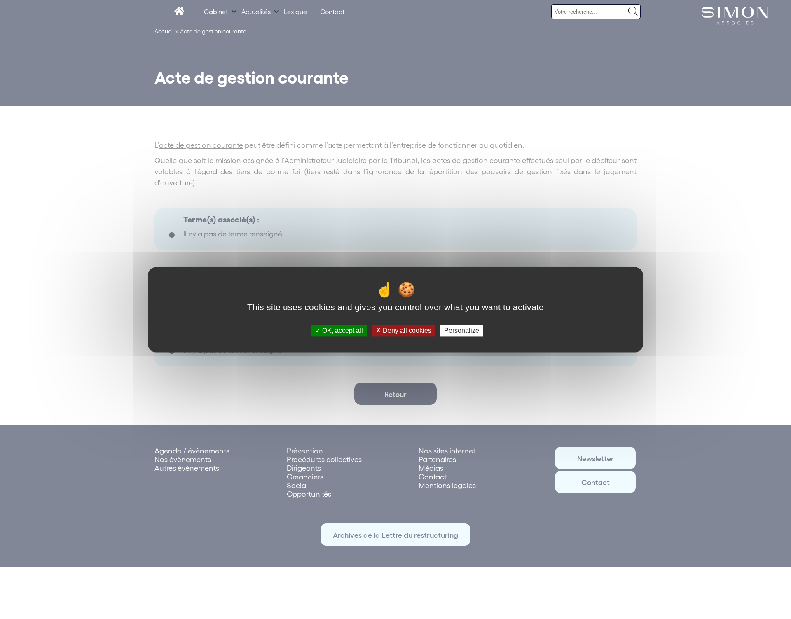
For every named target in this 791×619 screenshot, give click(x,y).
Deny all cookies (406, 330)
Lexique (295, 11)
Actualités (256, 11)
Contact (332, 11)
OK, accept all (342, 330)
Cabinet (216, 11)
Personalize (461, 330)
